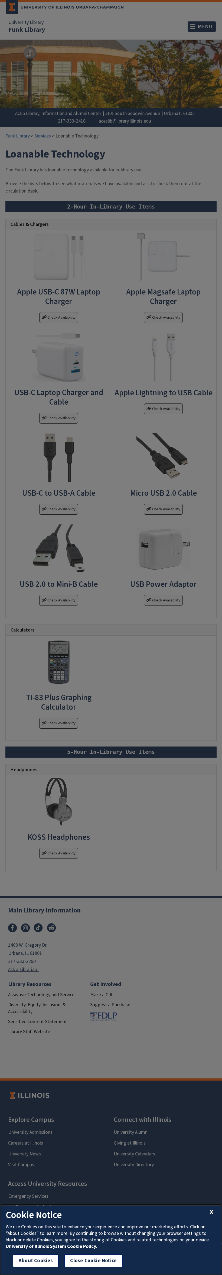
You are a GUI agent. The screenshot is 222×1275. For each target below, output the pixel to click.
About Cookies (36, 1260)
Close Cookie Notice (93, 1260)
